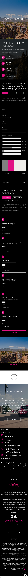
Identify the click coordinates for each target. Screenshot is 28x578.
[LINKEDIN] (9, 521)
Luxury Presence (17, 525)
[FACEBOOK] (4, 521)
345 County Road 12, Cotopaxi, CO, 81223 (9, 224)
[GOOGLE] (22, 521)
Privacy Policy (23, 463)
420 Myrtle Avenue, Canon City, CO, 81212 (9, 243)
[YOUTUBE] (14, 521)
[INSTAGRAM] (6, 521)
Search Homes (14, 364)
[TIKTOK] (16, 521)
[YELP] (24, 521)
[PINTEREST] (19, 521)
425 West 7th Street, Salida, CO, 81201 (8, 280)
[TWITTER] (11, 521)
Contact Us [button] (14, 419)
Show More (14, 332)
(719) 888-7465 (8, 440)
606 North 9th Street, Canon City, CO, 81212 (10, 317)
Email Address (6, 458)
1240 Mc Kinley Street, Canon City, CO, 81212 (10, 299)
